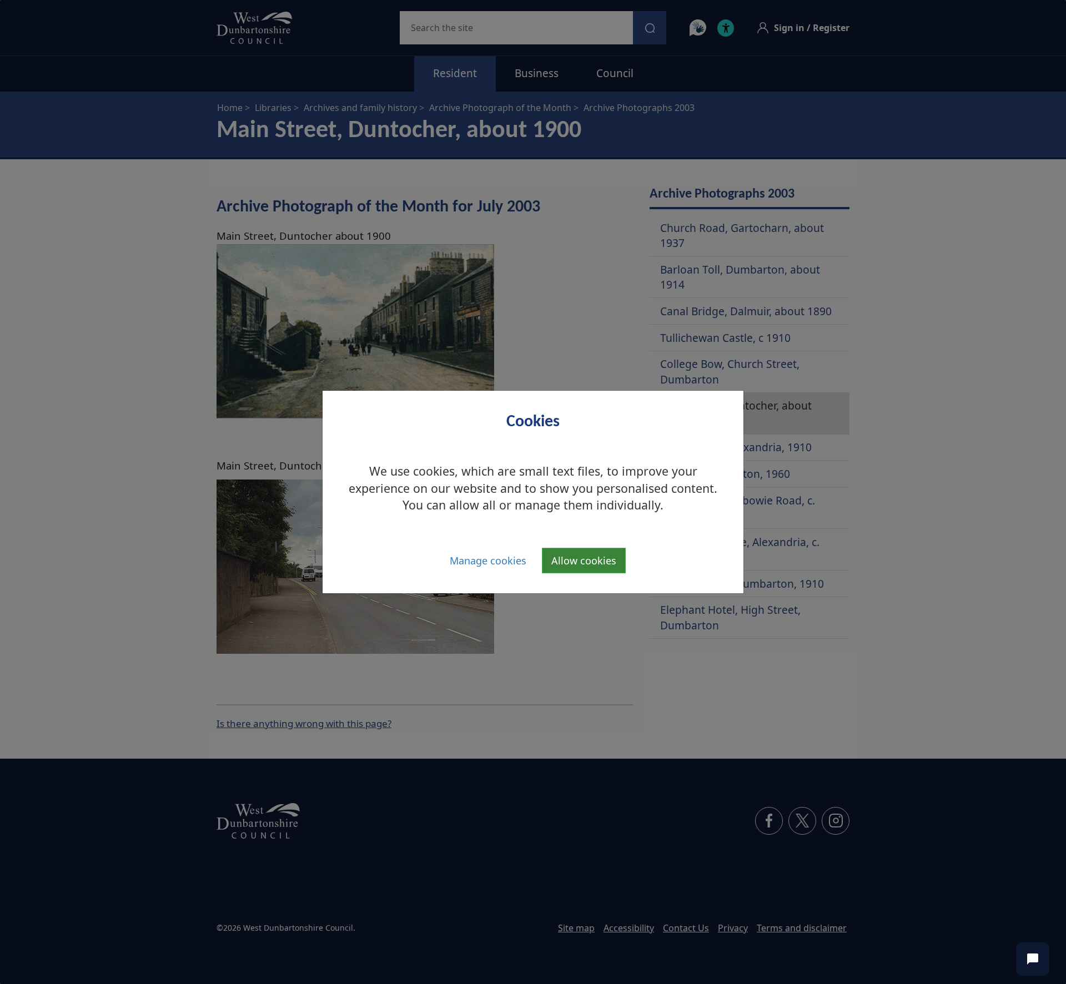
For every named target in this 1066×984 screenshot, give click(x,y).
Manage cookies (488, 560)
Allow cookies (583, 560)
